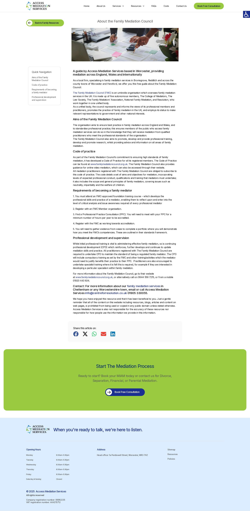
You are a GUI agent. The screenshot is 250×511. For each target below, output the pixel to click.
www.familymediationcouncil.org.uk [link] (108, 164)
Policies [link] (171, 459)
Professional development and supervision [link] (44, 98)
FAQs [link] (153, 6)
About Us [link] (101, 6)
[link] (38, 6)
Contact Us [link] (181, 6)
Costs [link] (166, 6)
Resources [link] (136, 6)
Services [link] (117, 6)
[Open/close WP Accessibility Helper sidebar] (246, 14)
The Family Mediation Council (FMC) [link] (92, 92)
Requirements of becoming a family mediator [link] (44, 91)
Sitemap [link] (171, 449)
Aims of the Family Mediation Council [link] (40, 78)
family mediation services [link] (144, 286)
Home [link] (86, 6)
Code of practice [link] (39, 85)
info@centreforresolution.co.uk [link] (106, 293)
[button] (76, 334)
